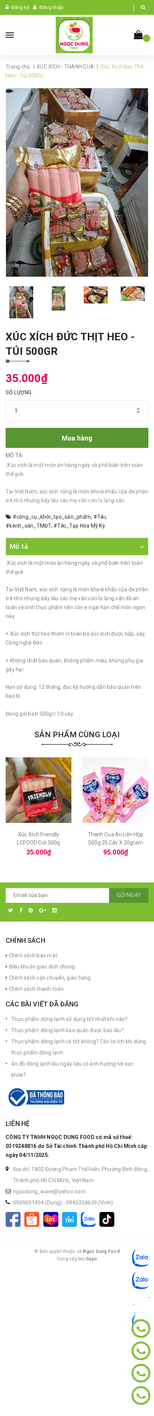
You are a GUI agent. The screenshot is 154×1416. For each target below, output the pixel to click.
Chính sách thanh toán (35, 989)
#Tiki (99, 517)
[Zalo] (90, 1219)
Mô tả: (15, 455)
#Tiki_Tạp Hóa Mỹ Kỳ (79, 526)
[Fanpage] (15, 1219)
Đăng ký (20, 7)
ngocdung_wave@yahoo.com (49, 1191)
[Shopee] (33, 1219)
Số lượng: (19, 392)
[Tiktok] (108, 1219)
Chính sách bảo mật (32, 955)
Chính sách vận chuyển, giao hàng (48, 978)
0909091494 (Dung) (38, 1203)
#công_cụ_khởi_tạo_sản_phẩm (52, 517)
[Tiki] (71, 1219)
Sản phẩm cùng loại (77, 734)
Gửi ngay (129, 895)
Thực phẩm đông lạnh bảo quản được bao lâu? (67, 1030)
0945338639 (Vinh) (89, 1203)
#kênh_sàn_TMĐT (28, 526)
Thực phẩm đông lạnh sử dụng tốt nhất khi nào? (69, 1019)
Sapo (91, 1258)
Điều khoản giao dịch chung (41, 967)
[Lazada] (52, 1219)
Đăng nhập (51, 7)
